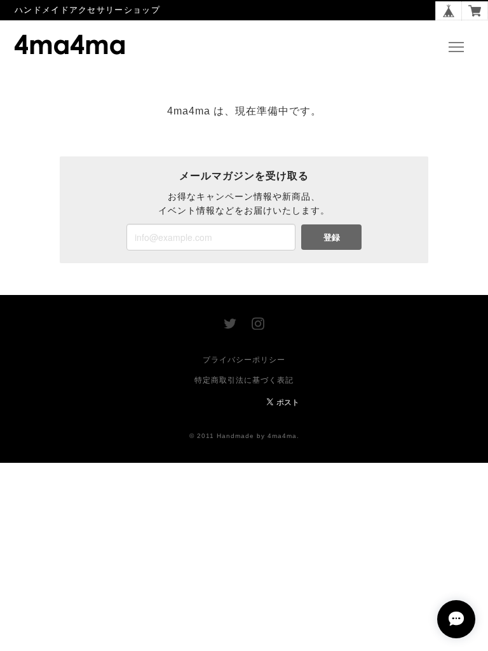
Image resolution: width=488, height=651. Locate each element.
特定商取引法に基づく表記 (244, 380)
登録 (331, 237)
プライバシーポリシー (244, 359)
